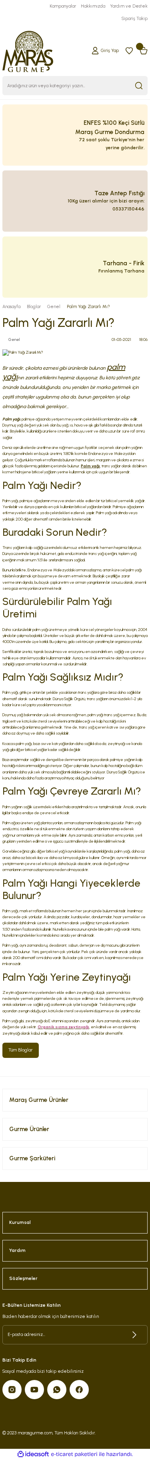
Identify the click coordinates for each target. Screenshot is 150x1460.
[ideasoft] (33, 1454)
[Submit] (134, 1334)
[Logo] (27, 50)
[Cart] (144, 50)
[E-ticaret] (74, 1454)
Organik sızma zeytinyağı (63, 1026)
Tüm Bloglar (20, 1050)
